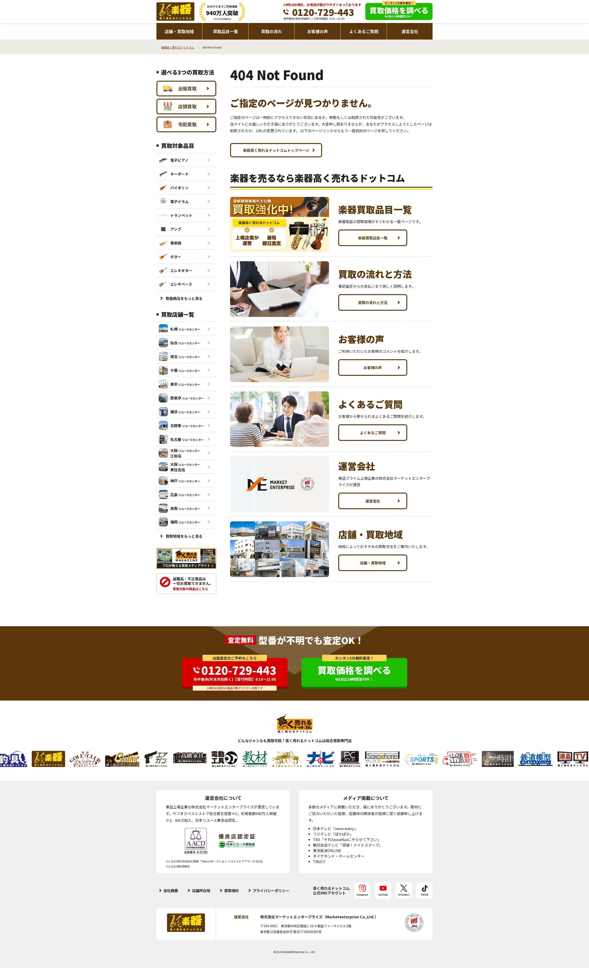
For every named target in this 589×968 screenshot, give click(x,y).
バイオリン (179, 187)
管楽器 (175, 243)
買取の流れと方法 (372, 302)
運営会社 (409, 31)
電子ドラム (179, 201)
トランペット (181, 215)
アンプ (175, 229)
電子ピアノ (179, 160)
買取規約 (231, 890)
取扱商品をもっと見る (184, 298)
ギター (175, 256)
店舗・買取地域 (179, 31)
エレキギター (181, 270)
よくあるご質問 (363, 31)
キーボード (179, 174)
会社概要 (170, 890)
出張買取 (187, 88)
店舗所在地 (201, 890)
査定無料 (241, 639)
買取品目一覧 (225, 31)
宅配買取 (187, 124)
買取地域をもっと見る (184, 536)
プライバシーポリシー (271, 890)
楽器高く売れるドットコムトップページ (276, 150)
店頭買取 (187, 106)
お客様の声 (317, 31)
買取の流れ (271, 31)
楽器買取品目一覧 (372, 238)
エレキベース (181, 284)
